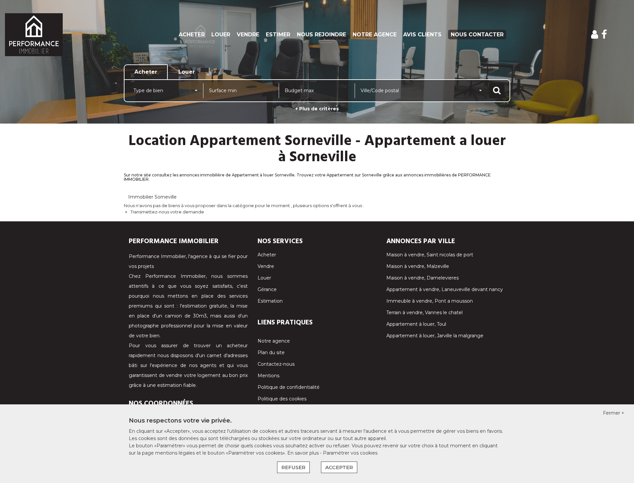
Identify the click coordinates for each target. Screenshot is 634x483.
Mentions (268, 376)
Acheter (267, 255)
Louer (264, 278)
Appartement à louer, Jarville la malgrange (434, 336)
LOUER (220, 34)
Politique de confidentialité (289, 387)
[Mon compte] (594, 34)
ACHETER (192, 34)
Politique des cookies (282, 399)
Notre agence (274, 341)
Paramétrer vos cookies (350, 453)
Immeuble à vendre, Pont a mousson (429, 301)
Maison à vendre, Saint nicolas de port (429, 255)
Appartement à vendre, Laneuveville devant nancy (444, 289)
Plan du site (271, 352)
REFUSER (293, 467)
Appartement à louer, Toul (416, 324)
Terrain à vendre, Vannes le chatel (424, 313)
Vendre (266, 266)
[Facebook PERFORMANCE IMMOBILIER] (604, 34)
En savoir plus (303, 453)
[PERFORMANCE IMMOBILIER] (57, 34)
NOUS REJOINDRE (321, 34)
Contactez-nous (276, 364)
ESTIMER (278, 34)
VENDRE (248, 34)
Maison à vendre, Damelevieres (422, 278)
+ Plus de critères (317, 109)
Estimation (270, 301)
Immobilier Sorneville (152, 197)
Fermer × (613, 413)
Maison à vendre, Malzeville (417, 266)
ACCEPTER (339, 467)
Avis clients (422, 34)
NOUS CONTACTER (477, 34)
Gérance (267, 289)
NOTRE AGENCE (375, 34)
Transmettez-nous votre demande (167, 211)
